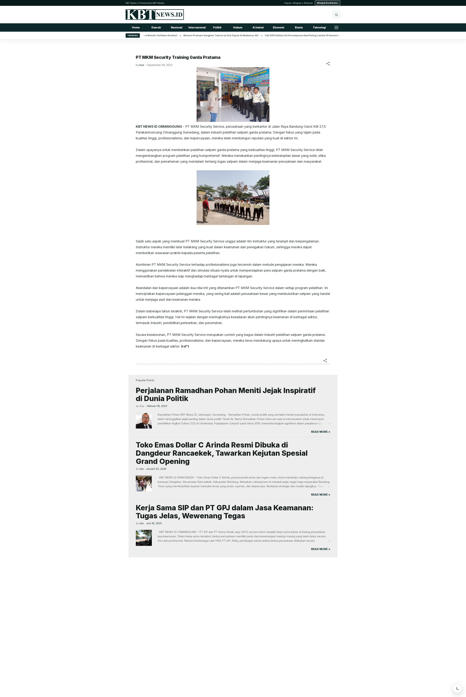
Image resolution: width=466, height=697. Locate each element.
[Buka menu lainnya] (336, 27)
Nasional (176, 27)
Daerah (156, 27)
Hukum (237, 27)
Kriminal (258, 27)
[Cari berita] (336, 14)
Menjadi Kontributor (327, 3)
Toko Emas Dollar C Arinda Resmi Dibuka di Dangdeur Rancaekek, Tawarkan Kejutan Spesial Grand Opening (222, 453)
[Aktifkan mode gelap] (457, 688)
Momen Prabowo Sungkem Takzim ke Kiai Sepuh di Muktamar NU (203, 35)
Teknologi (319, 27)
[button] (328, 64)
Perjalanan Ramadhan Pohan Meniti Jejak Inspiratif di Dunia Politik (226, 394)
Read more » (320, 431)
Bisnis (299, 27)
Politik (217, 27)
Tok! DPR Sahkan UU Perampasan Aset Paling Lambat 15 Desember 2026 (289, 35)
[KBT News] (155, 14)
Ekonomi (278, 27)
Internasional (197, 27)
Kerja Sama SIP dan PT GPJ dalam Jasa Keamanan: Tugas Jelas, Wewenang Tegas (224, 511)
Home (136, 27)
